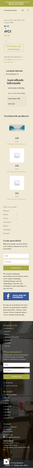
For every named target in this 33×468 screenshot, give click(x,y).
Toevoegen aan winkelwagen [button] (16, 144)
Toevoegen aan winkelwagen (14, 47)
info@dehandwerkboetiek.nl (12, 437)
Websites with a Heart (21, 465)
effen (19, 20)
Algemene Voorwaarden (12, 337)
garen (10, 20)
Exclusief (6, 233)
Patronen (6, 211)
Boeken (5, 226)
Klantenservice (9, 328)
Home (6, 20)
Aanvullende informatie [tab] (14, 71)
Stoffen (5, 214)
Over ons (7, 346)
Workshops (7, 229)
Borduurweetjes (9, 418)
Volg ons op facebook (11, 386)
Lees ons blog (9, 383)
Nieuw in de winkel (9, 207)
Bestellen (7, 331)
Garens (5, 218)
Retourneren (8, 340)
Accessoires (7, 222)
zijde (15, 20)
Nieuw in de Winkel (11, 395)
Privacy (7, 334)
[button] (5, 28)
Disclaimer (8, 343)
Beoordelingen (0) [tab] (12, 74)
